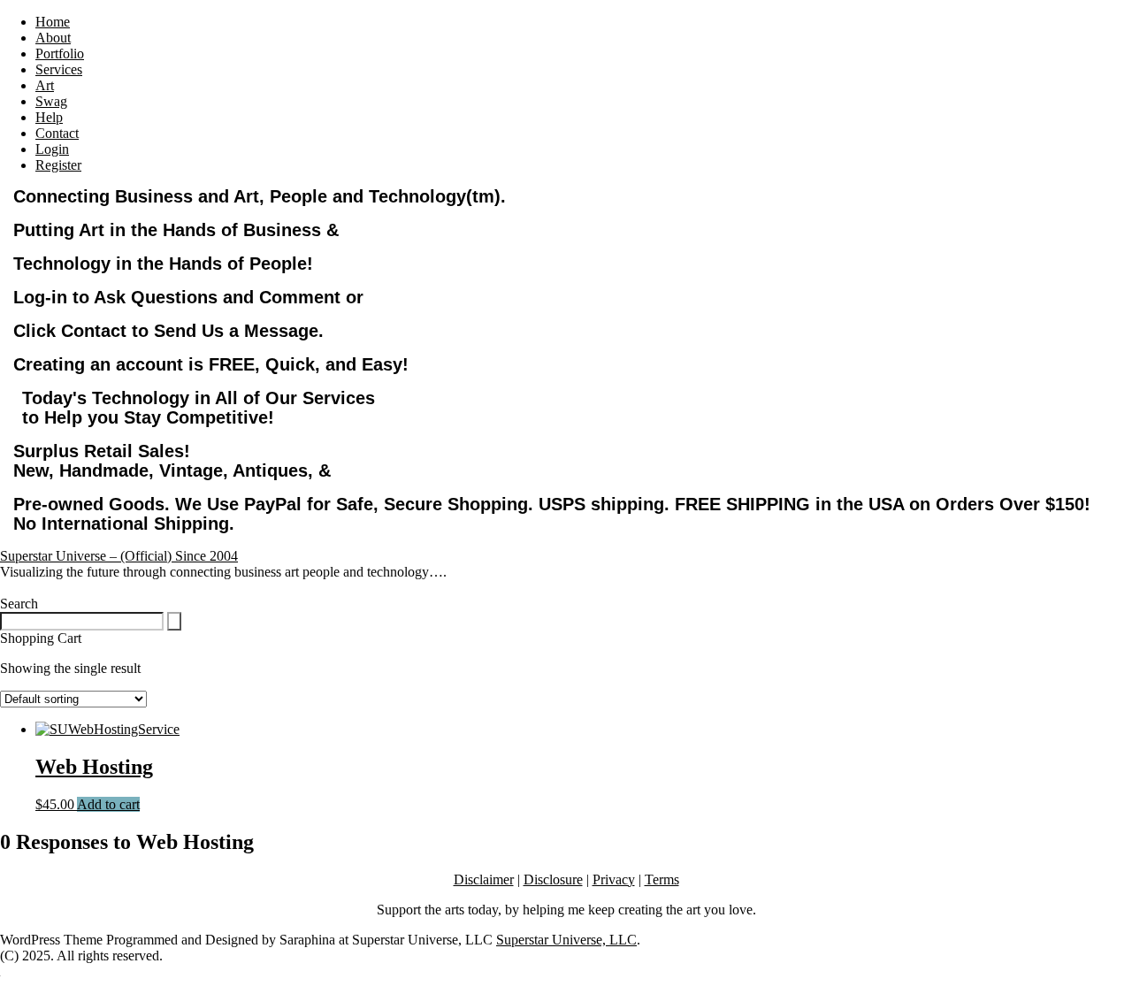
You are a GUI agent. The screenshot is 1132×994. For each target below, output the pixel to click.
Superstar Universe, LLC (566, 939)
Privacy (614, 879)
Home (52, 21)
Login (52, 149)
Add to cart (108, 804)
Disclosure (553, 879)
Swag (51, 101)
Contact (57, 133)
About (53, 37)
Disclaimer (484, 879)
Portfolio (59, 53)
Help (49, 117)
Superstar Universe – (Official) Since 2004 (119, 555)
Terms (662, 879)
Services (58, 69)
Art (44, 85)
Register (58, 164)
